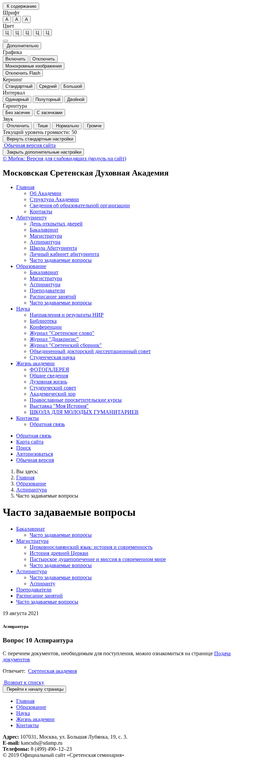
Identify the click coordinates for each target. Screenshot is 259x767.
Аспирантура (31, 490)
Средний (48, 86)
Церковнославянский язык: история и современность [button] (91, 547)
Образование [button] (31, 266)
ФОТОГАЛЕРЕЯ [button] (49, 369)
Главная (25, 477)
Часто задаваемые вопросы (47, 496)
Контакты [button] (41, 211)
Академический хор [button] (53, 394)
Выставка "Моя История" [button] (59, 406)
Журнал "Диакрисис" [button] (54, 339)
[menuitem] (136, 199)
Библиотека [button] (43, 321)
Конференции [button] (46, 327)
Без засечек (17, 112)
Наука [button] (23, 309)
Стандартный (18, 86)
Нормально (67, 125)
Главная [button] (25, 187)
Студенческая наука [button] (52, 357)
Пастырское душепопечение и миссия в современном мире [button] (98, 559)
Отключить (43, 58)
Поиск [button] (23, 448)
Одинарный (17, 99)
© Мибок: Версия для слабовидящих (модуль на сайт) (64, 158)
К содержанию (20, 6)
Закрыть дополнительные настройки (43, 152)
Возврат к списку (23, 682)
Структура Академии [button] (54, 199)
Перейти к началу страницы (34, 689)
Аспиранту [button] (42, 583)
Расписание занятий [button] (53, 296)
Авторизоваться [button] (34, 454)
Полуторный (47, 99)
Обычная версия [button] (35, 460)
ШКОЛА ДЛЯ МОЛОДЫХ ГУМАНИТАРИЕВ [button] (84, 412)
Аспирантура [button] (45, 242)
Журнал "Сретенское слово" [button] (62, 333)
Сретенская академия (52, 671)
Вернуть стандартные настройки (39, 138)
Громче (94, 125)
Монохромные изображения (33, 66)
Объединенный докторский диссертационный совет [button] (90, 351)
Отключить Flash (22, 73)
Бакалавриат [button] (44, 230)
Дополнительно (21, 45)
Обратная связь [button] (47, 424)
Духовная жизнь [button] (48, 382)
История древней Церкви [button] (59, 553)
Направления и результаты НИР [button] (67, 315)
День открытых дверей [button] (56, 224)
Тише (42, 125)
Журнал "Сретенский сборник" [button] (66, 345)
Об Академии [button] (45, 193)
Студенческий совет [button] (53, 388)
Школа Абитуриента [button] (53, 248)
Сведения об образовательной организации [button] (80, 205)
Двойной (75, 99)
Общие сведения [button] (49, 375)
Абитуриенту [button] (31, 217)
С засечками (49, 112)
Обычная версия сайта (29, 145)
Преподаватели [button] (47, 290)
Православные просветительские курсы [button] (76, 400)
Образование (31, 483)
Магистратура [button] (46, 236)
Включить (15, 58)
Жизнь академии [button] (35, 363)
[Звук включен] (5, 41)
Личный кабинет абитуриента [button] (64, 254)
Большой (72, 86)
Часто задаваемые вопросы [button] (61, 260)
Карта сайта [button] (30, 442)
